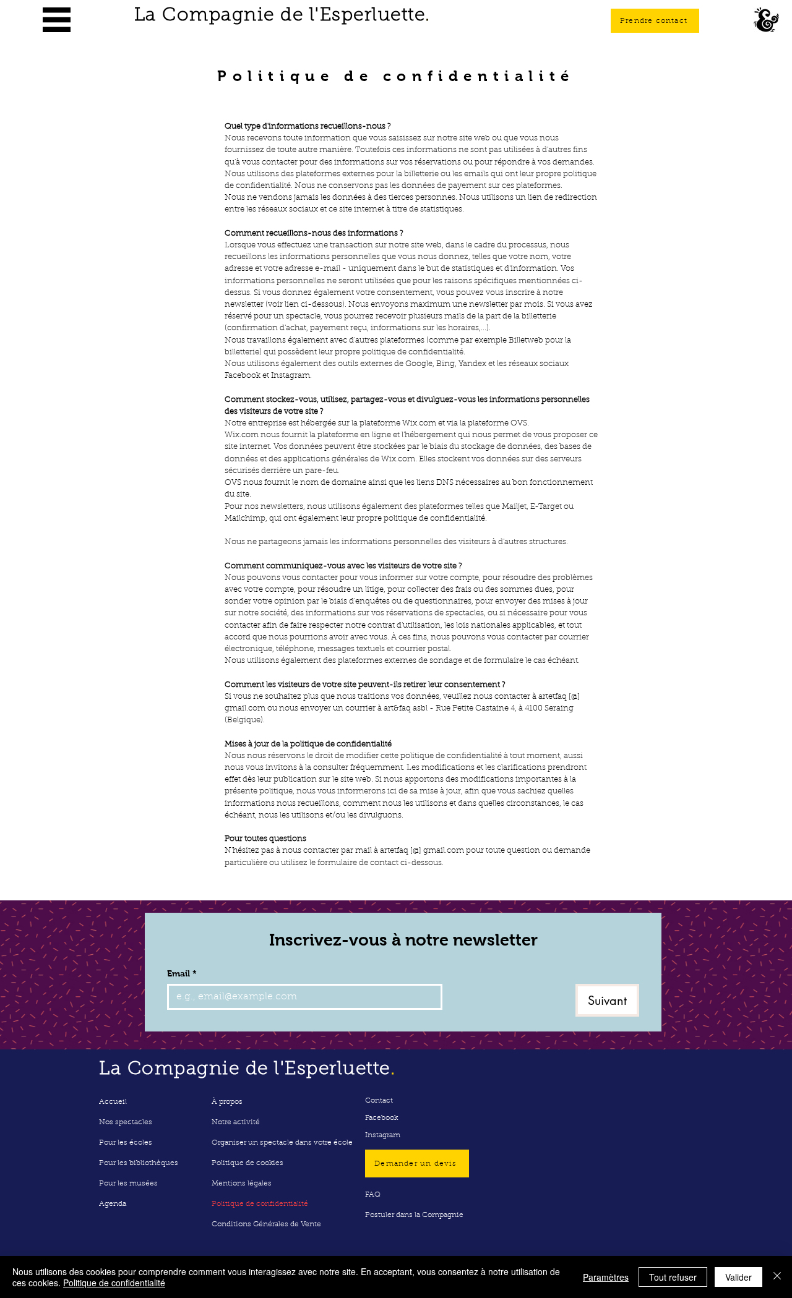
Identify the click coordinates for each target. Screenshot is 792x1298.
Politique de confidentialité (260, 1204)
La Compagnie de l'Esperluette (282, 16)
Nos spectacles (125, 1122)
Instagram (382, 1135)
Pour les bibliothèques (138, 1163)
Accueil (113, 1102)
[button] (57, 19)
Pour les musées (128, 1183)
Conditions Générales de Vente (266, 1224)
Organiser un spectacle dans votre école (282, 1142)
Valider (738, 1277)
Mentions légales (242, 1183)
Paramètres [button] (606, 1277)
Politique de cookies (247, 1163)
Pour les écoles (125, 1142)
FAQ (373, 1194)
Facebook (381, 1118)
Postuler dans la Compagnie (414, 1215)
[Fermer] (777, 1277)
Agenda (112, 1204)
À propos (227, 1102)
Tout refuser (673, 1277)
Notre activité (236, 1122)
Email (182, 973)
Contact (379, 1100)
